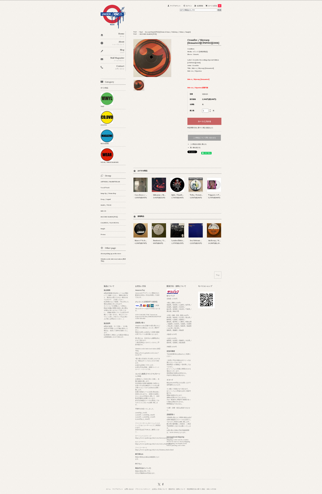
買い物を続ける (195, 147)
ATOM (213, 489)
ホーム (108, 489)
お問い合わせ (129, 489)
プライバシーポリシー (142, 489)
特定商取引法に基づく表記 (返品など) (200, 128)
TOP (135, 32)
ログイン (189, 6)
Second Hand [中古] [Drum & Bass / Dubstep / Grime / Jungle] (168, 32)
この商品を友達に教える (198, 144)
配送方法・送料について (177, 489)
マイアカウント (175, 6)
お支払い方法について (159, 489)
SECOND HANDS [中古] (148, 34)
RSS (208, 489)
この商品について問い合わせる (204, 138)
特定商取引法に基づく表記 (196, 489)
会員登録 (200, 6)
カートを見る (214, 6)
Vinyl (141, 32)
